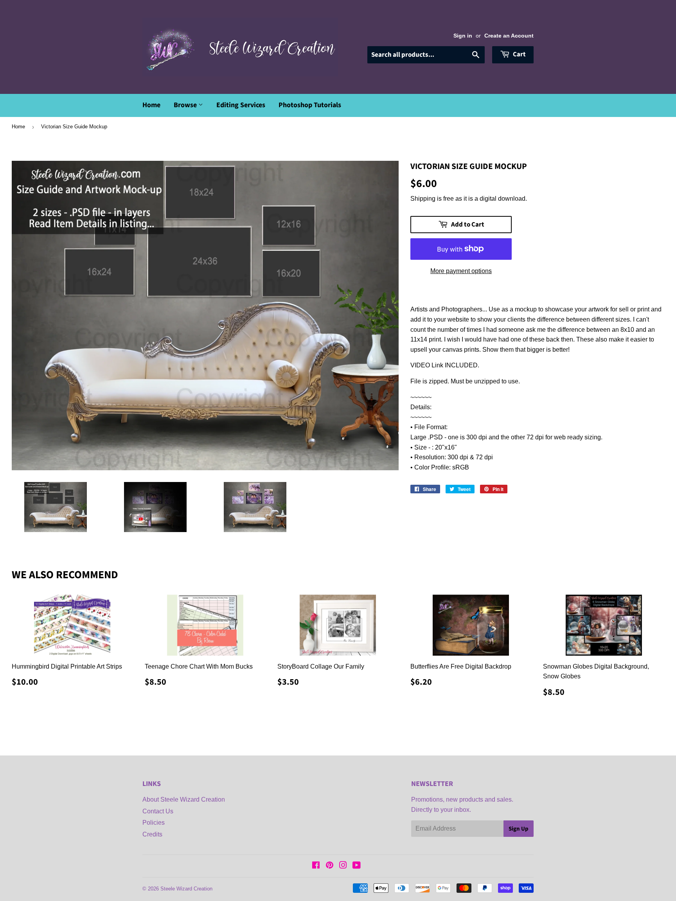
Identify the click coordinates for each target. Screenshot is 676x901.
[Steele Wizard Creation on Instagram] (343, 866)
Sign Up (519, 829)
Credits (152, 834)
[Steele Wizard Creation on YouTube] (356, 866)
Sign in (462, 36)
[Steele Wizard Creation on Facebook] (316, 866)
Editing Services (240, 105)
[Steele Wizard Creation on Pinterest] (329, 866)
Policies (153, 822)
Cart (519, 54)
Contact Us (157, 811)
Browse (186, 105)
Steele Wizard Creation (186, 889)
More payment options (461, 271)
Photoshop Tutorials (310, 105)
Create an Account (509, 36)
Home (151, 105)
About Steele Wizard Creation (183, 799)
